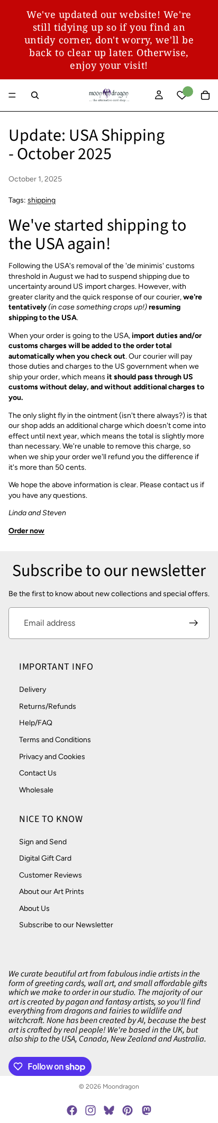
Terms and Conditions (55, 739)
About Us (34, 908)
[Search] (35, 95)
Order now (26, 530)
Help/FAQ (35, 723)
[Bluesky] (109, 1110)
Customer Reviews (50, 875)
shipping (42, 200)
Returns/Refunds (47, 706)
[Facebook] (72, 1110)
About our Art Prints (51, 892)
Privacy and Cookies (52, 756)
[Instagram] (90, 1110)
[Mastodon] (146, 1110)
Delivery (32, 690)
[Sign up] (194, 623)
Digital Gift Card (45, 858)
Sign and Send (43, 841)
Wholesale (36, 790)
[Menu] (12, 95)
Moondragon (121, 1086)
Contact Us (38, 773)
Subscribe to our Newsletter (66, 925)
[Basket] (205, 95)
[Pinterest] (127, 1110)
